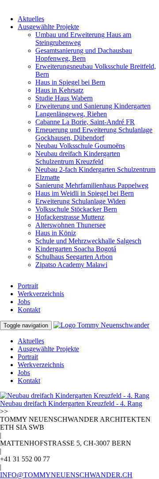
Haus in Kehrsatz (59, 90)
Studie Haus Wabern (64, 98)
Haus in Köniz (55, 233)
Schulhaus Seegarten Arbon (74, 256)
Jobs (24, 301)
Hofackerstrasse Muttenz (69, 217)
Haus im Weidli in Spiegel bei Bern (84, 193)
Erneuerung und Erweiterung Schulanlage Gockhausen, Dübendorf (93, 133)
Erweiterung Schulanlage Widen (80, 201)
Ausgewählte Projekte (48, 26)
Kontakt (29, 309)
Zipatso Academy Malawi (71, 264)
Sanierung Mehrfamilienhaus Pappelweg (91, 185)
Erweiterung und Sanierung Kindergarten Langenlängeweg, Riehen (93, 110)
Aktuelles (31, 18)
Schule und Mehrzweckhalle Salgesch (88, 241)
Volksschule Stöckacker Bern (76, 209)
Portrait (28, 286)
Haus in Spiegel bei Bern (70, 82)
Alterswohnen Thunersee (70, 225)
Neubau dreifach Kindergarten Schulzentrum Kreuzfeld (77, 157)
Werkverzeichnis (41, 293)
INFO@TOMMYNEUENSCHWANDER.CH (66, 475)
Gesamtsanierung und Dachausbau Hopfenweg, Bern (83, 54)
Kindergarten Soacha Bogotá (75, 248)
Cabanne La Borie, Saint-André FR (85, 122)
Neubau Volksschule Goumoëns (80, 145)
